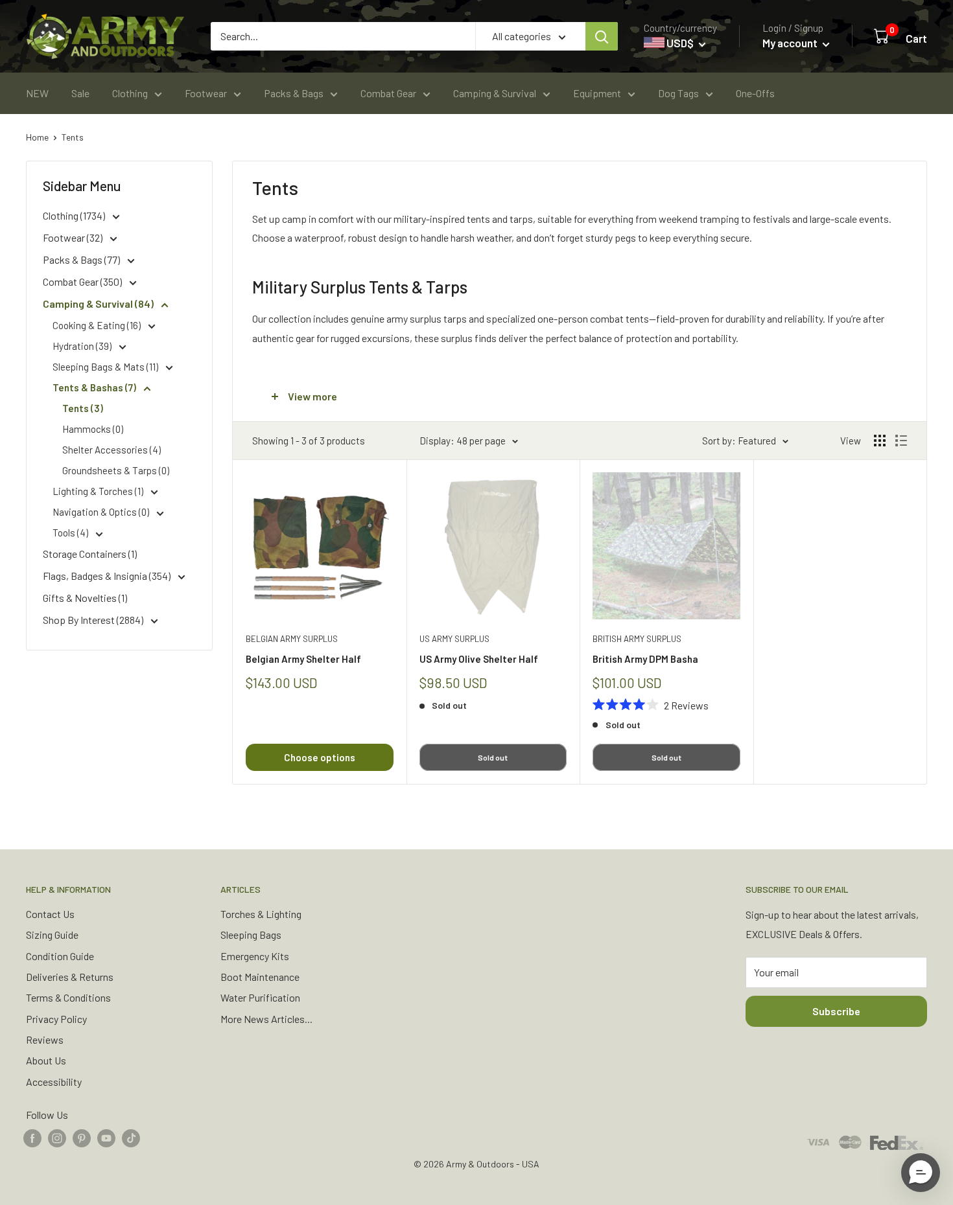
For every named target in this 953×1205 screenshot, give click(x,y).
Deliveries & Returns (69, 976)
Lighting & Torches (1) (99, 491)
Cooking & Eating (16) (98, 325)
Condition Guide (60, 956)
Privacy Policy (56, 1019)
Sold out (493, 757)
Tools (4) (71, 532)
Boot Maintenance (260, 976)
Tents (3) (82, 408)
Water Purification (260, 997)
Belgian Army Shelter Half (303, 659)
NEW (37, 93)
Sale (80, 93)
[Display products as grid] (880, 440)
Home (37, 137)
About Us (46, 1060)
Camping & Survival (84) (99, 303)
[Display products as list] (901, 440)
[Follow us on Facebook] (32, 1137)
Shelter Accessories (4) (111, 449)
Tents (73, 137)
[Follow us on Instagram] (57, 1137)
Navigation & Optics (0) (102, 512)
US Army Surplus (454, 639)
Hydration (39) (83, 346)
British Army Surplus (637, 639)
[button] (920, 1172)
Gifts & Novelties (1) (85, 597)
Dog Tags (678, 93)
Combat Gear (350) (83, 281)
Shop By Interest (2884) (94, 620)
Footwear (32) (73, 237)
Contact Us (50, 914)
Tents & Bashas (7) (95, 387)
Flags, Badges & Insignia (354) (107, 575)
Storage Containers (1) (90, 553)
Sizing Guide (52, 934)
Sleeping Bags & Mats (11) (106, 367)
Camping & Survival (494, 93)
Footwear (206, 93)
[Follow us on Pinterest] (82, 1137)
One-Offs (755, 93)
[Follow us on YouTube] (106, 1137)
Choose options (319, 757)
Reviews (45, 1039)
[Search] (601, 36)
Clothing (130, 93)
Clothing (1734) (75, 215)
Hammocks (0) (92, 429)
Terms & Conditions (68, 997)
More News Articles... (266, 1019)
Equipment (597, 93)
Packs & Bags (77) (82, 259)
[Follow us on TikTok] (131, 1137)
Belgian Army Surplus (292, 639)
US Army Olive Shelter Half (478, 659)
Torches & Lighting (260, 914)
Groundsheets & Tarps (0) (115, 470)
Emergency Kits (254, 956)
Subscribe (836, 1011)
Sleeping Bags (250, 934)
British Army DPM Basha (645, 659)
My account (790, 42)
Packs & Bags (294, 93)
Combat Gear (388, 93)
